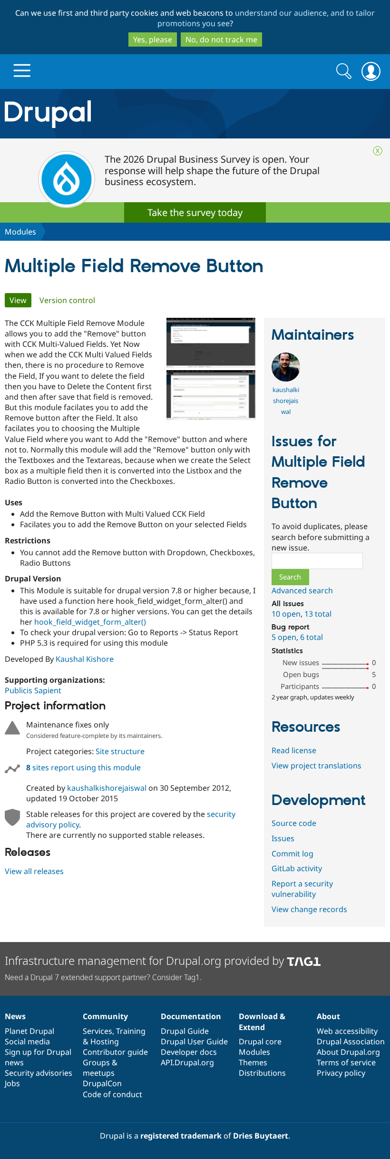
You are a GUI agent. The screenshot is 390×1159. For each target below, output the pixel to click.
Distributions (262, 1073)
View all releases (34, 871)
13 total (318, 614)
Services (97, 1031)
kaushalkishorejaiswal (106, 788)
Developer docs (189, 1052)
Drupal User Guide (194, 1041)
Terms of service (346, 1062)
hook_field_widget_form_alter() (90, 622)
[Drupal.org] (113, 114)
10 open (286, 614)
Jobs (12, 1083)
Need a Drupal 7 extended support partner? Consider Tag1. (103, 977)
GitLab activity (297, 868)
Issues (283, 838)
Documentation (191, 1016)
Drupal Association (351, 1041)
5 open (284, 637)
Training (131, 1031)
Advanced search (302, 590)
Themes (253, 1062)
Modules (20, 231)
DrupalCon (102, 1083)
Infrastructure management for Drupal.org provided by (146, 960)
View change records (309, 909)
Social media (27, 1041)
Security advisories (38, 1073)
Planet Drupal (29, 1031)
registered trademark (181, 1135)
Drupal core (260, 1041)
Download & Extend (262, 1021)
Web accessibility (347, 1031)
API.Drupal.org (187, 1062)
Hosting (104, 1041)
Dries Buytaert (260, 1135)
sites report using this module (83, 767)
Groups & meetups (100, 1067)
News (15, 1016)
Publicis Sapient (33, 690)
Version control (67, 300)
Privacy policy (341, 1073)
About (328, 1016)
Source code (294, 823)
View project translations (316, 765)
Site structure (120, 751)
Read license (294, 750)
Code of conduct (112, 1094)
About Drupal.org (348, 1052)
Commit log (292, 853)
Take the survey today (195, 212)
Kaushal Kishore (85, 659)
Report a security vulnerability (302, 888)
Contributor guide (115, 1052)
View (20, 300)
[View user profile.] (286, 378)
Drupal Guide (185, 1031)
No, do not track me (221, 39)
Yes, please (152, 39)
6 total (311, 637)
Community (105, 1016)
